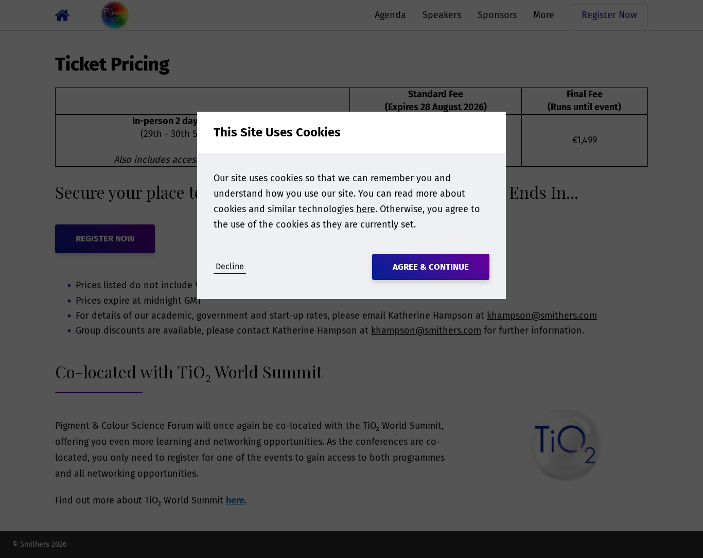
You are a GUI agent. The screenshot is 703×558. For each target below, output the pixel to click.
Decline (230, 266)
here (365, 209)
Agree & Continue (431, 266)
